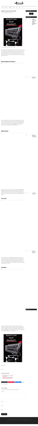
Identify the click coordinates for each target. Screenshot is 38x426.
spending (11, 257)
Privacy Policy (25, 419)
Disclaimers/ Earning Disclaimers (19, 419)
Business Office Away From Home (34, 136)
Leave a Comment (10, 12)
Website (2, 409)
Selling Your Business (34, 77)
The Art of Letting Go (34, 193)
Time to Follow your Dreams (34, 251)
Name (2, 401)
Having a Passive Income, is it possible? (8, 375)
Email (2, 405)
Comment (2, 391)
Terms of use (29, 419)
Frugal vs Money (5, 376)
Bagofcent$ (19, 3)
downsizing (6, 329)
